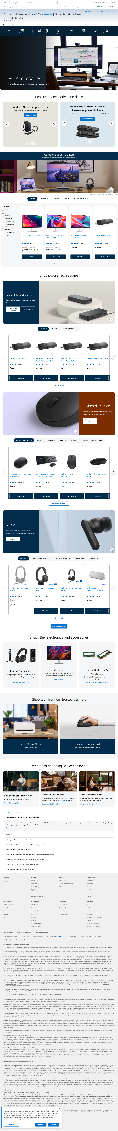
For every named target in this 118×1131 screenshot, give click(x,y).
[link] (94, 2)
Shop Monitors (58, 679)
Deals (4, 917)
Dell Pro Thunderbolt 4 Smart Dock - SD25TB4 (44, 359)
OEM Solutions (63, 911)
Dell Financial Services (42, 932)
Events (88, 911)
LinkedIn (89, 890)
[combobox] (41, 2)
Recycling (33, 920)
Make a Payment (35, 893)
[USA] (4, 25)
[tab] (32, 199)
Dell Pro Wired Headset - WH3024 (19, 589)
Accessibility (98, 936)
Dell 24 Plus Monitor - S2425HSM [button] (78, 236)
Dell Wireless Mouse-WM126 (69, 475)
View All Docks (59, 385)
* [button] (30, 799)
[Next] (113, 357)
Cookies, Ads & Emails (70, 936)
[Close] (59, 1109)
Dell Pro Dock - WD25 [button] (103, 235)
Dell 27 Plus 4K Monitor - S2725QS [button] (31, 236)
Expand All (8, 812)
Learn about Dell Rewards (50, 804)
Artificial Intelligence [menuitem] (8, 7)
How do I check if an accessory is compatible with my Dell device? (26, 845)
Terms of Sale (25, 936)
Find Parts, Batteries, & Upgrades (96, 682)
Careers (33, 908)
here (99, 1010)
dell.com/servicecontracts (22, 965)
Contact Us (90, 883)
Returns (61, 886)
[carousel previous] (7, 124)
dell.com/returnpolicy (106, 947)
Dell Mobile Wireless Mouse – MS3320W (20, 475)
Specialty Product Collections (94, 917)
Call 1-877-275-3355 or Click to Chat (99, 11)
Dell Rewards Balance (37, 896)
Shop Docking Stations (13, 309)
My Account (34, 880)
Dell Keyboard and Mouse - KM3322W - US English (46, 475)
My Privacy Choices (52, 936)
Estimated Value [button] (26, 247)
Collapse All (17, 812)
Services (5, 914)
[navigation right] (116, 31)
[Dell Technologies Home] (10, 2)
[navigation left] (10, 328)
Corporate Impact (36, 923)
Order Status (34, 883)
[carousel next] (54, 124)
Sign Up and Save (9, 20)
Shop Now (87, 118)
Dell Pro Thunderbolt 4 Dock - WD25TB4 (69, 359)
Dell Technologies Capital (37, 911)
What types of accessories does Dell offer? (19, 840)
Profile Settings (35, 886)
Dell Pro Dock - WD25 (18, 358)
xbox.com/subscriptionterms (69, 999)
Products (5, 908)
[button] (85, 2)
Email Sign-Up (90, 914)
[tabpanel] (59, 235)
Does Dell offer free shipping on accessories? (20, 869)
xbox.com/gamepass (46, 1001)
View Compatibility (28, 309)
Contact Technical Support (66, 883)
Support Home (63, 880)
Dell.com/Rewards (99, 1112)
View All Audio (59, 618)
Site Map (5, 881)
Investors (33, 914)
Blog (88, 904)
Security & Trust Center (93, 923)
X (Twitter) (90, 886)
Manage (11, 1124)
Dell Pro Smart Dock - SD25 (97, 358)
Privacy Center (91, 920)
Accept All (53, 1124)
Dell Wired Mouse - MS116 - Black (97, 475)
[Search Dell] (56, 2)
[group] (30, 124)
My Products (34, 890)
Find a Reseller (63, 908)
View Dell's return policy (11, 803)
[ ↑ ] (30, 965)
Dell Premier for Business (108, 7)
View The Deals (30, 120)
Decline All (41, 1124)
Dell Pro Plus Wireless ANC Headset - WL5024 (71, 589)
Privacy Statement (38, 936)
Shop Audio (13, 539)
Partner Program (63, 914)
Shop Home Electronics (20, 682)
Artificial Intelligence (8, 904)
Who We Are (34, 904)
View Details (20, 378)
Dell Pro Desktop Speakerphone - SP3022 (96, 589)
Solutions (5, 911)
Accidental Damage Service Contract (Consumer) (73, 970)
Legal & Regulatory (86, 936)
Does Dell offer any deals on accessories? (19, 850)
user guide (40, 980)
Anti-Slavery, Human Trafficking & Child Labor (15, 940)
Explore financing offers (87, 804)
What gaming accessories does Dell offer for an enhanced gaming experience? (30, 855)
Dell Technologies (8, 932)
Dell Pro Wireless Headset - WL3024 (46, 589)
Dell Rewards (90, 908)
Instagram (89, 893)
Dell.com (63, 800)
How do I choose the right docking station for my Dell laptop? (25, 859)
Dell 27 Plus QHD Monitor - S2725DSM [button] (56, 236)
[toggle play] (111, 319)
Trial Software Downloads (94, 926)
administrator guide (80, 980)
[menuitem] (21, 7)
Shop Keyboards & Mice (90, 421)
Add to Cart (32, 256)
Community (90, 880)
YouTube (89, 896)
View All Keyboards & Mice (59, 503)
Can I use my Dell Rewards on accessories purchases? (22, 864)
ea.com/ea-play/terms (59, 1001)
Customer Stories (36, 926)
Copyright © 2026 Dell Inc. (10, 936)
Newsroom (34, 917)
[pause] (27, 143)
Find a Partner (63, 904)
